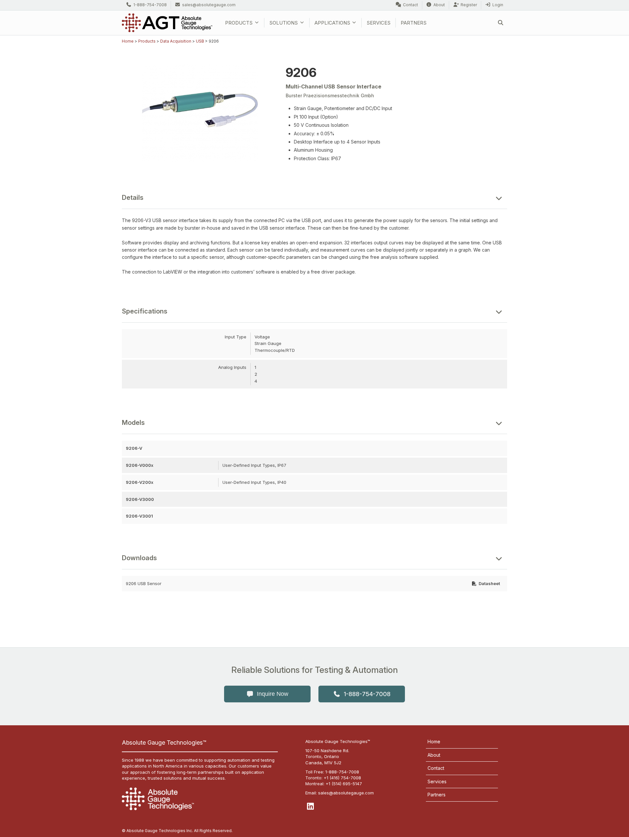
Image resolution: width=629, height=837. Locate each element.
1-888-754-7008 (150, 4)
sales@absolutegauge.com (209, 4)
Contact (410, 4)
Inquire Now (272, 694)
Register (469, 4)
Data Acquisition (175, 41)
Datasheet (489, 583)
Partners (414, 23)
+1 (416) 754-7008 (342, 777)
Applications (332, 23)
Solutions (283, 23)
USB (200, 41)
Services (379, 23)
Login (497, 4)
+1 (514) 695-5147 (344, 783)
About (439, 4)
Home (128, 41)
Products (239, 23)
